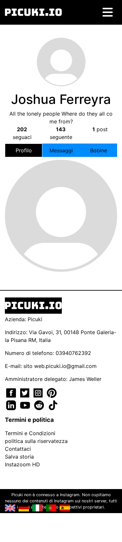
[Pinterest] (52, 392)
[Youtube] (26, 404)
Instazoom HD (22, 464)
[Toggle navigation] (107, 12)
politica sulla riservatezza (36, 441)
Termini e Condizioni (30, 433)
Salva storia (19, 456)
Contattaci (18, 449)
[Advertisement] (61, 203)
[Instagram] (39, 392)
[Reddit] (40, 404)
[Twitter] (25, 392)
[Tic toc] (53, 404)
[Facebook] (12, 392)
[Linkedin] (12, 404)
